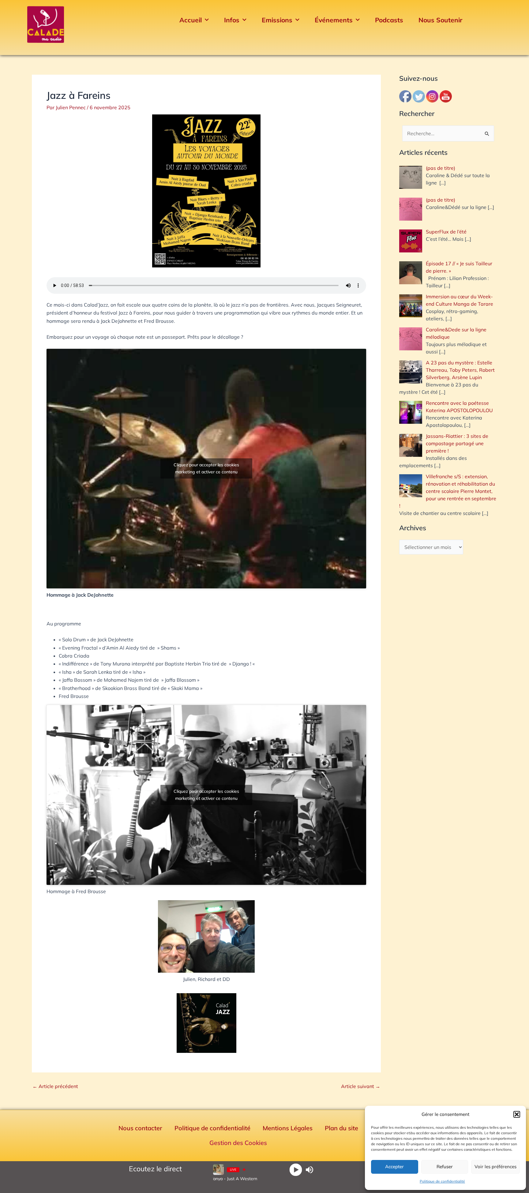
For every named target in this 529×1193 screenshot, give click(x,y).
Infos (231, 20)
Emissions (277, 20)
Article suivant (360, 1086)
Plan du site (341, 1128)
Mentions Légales (288, 1128)
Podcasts (389, 20)
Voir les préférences (495, 1166)
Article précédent (55, 1086)
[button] (517, 1114)
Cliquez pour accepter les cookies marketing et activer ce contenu (206, 468)
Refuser (445, 1166)
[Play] (296, 1169)
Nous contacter (140, 1128)
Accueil (190, 20)
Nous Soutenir (440, 20)
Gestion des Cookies (238, 1142)
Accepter (394, 1166)
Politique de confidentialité (442, 1181)
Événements (334, 20)
